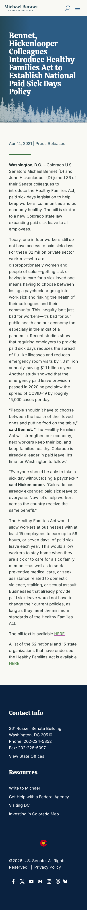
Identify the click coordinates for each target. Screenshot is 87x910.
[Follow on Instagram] (49, 881)
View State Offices (26, 756)
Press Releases (50, 143)
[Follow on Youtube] (31, 881)
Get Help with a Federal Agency (39, 796)
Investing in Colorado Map (34, 814)
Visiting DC (19, 805)
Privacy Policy (47, 867)
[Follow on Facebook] (13, 881)
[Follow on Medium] (40, 881)
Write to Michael (24, 788)
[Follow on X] (22, 881)
